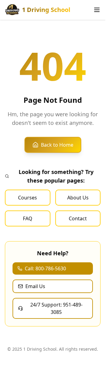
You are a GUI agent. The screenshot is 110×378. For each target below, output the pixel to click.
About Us (78, 197)
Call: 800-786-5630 (45, 268)
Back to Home (57, 144)
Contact (78, 218)
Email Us (35, 286)
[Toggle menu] (97, 10)
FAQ (27, 218)
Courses (27, 197)
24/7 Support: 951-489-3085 (56, 308)
